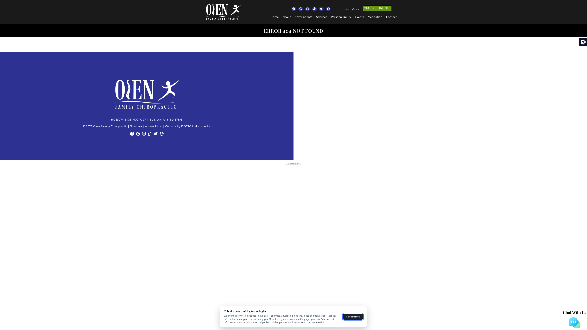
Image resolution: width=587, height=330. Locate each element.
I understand (353, 316)
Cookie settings (293, 163)
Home (275, 16)
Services (321, 16)
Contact (391, 16)
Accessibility (153, 126)
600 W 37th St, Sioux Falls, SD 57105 (157, 119)
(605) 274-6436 (346, 9)
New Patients (303, 16)
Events (359, 16)
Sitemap (136, 126)
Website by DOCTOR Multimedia (187, 126)
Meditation (375, 16)
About (286, 16)
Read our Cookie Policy (312, 322)
